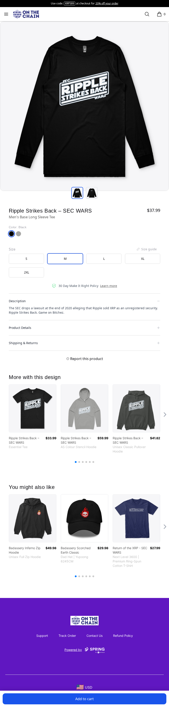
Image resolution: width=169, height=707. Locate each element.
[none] (146, 249)
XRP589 (69, 3)
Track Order (67, 635)
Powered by (73, 650)
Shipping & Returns (23, 343)
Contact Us (94, 635)
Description (17, 301)
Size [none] (12, 249)
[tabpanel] (84, 106)
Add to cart (84, 698)
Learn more (108, 286)
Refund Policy (123, 635)
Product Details (20, 328)
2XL (26, 272)
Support (42, 635)
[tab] (77, 192)
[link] (32, 408)
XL (142, 258)
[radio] (26, 259)
